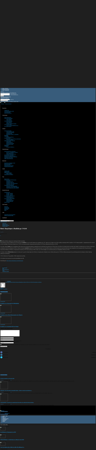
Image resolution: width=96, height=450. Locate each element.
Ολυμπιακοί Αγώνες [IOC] (8, 157)
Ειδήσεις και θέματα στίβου (8, 215)
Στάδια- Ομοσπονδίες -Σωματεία (9, 140)
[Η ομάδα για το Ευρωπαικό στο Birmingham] (5, 300)
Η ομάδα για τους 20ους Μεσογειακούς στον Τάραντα (11, 314)
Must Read (6, 206)
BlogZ (5, 210)
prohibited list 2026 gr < (10, 137)
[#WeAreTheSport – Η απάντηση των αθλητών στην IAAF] (2, 437)
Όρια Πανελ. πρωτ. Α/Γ (10, 182)
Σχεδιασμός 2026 (9, 133)
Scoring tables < (7, 171)
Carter (3, 270)
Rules (3, 416)
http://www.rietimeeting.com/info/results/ (15, 260)
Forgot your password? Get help (5, 96)
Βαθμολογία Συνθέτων (8, 172)
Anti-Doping (6, 136)
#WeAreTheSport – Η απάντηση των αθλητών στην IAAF (12, 439)
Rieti (3, 268)
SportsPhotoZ (4, 217)
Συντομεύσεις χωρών (9, 144)
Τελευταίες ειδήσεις (3, 374)
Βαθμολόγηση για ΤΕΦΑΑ (8, 174)
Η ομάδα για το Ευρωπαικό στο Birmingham (9, 303)
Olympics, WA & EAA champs (11, 123)
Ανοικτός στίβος (5, 226)
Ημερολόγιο (4, 108)
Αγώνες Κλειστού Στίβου (8, 118)
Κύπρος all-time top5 (9, 201)
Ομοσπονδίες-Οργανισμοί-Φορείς (9, 214)
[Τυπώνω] (21, 277)
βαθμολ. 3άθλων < (9, 173)
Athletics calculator (5, 418)
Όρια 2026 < (8, 180)
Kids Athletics (6, 145)
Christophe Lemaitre (5, 271)
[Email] (17, 277)
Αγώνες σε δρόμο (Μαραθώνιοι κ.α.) (12, 125)
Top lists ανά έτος (7, 192)
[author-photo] (2, 287)
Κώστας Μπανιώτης (5, 269)
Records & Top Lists (5, 190)
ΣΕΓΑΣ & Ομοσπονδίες (10, 143)
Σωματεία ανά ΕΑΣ (9, 142)
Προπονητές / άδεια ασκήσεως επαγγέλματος (13, 138)
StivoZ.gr (1, 380)
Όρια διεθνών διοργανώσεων (9, 185)
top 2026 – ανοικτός (9, 193)
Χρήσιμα (3, 128)
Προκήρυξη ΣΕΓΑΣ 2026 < (8, 166)
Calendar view (6, 110)
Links (3, 212)
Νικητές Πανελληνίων (10, 153)
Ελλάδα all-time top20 (9, 200)
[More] (24, 277)
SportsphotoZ (4, 419)
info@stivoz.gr (7, 413)
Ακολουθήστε (93, 354)
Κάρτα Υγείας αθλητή (9, 139)
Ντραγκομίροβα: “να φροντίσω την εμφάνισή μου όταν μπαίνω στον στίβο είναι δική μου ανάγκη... (17, 402)
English (3, 421)
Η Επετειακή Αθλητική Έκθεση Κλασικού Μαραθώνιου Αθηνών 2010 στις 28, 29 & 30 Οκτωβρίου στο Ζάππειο (23, 282)
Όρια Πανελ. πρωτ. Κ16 (10, 184)
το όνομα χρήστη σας (13, 93)
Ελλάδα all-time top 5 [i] (10, 197)
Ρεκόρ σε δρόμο (7, 202)
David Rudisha (4, 267)
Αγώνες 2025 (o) (9, 122)
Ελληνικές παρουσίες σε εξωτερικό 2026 (7, 378)
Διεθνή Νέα (6, 209)
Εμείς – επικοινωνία (5, 90)
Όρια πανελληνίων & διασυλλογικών (10, 179)
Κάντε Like (94, 352)
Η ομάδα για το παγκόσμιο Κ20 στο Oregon (9, 326)
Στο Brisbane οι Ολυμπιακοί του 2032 (8, 432)
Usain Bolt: (9, 281)
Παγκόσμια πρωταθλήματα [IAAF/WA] (10, 156)
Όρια (3, 176)
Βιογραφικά (6, 135)
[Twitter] (13, 277)
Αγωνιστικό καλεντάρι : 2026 (9, 111)
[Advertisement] (12, 237)
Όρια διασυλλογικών (9, 181)
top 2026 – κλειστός (9, 194)
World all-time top (9, 199)
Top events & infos (7, 112)
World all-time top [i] (9, 196)
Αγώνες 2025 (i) (9, 120)
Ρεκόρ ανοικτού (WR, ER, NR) (9, 198)
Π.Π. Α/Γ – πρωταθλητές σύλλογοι (12, 152)
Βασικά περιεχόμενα (5, 89)
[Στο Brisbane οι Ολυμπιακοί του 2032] (2, 430)
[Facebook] (10, 277)
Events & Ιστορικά (5, 149)
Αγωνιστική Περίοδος (7, 130)
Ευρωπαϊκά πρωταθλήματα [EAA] (9, 155)
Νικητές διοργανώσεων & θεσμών (9, 151)
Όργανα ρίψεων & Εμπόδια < (9, 165)
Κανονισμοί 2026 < (7, 164)
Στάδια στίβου (8, 141)
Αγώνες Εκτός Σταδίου (8, 124)
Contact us (4, 420)
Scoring (3, 168)
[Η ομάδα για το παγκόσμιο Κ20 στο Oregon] (5, 323)
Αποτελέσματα (4, 115)
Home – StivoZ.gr (5, 88)
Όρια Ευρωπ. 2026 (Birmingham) (11, 186)
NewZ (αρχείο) (4, 204)
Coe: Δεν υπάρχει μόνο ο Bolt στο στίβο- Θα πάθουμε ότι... (12, 447)
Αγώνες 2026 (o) (9, 121)
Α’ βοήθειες (6, 146)
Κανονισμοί (4, 160)
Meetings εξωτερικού (5, 225)
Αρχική (1, 221)
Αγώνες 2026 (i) (9, 119)
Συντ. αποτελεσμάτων (7, 126)
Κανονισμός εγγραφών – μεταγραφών (12, 134)
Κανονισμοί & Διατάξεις (8, 163)
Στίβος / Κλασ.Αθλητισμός (8, 158)
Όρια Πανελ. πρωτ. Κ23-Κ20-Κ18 (11, 183)
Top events (4, 417)
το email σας (12, 99)
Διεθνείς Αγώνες (5, 224)
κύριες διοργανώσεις (7, 117)
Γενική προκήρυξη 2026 (10, 131)
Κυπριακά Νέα (6, 208)
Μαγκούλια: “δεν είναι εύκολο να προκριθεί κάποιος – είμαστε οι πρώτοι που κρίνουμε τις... (16, 390)
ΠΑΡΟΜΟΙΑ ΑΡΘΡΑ (4, 291)
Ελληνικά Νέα (6, 207)
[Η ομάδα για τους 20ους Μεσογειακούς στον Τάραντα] (5, 312)
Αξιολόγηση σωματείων (10, 132)
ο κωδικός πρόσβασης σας (14, 94)
